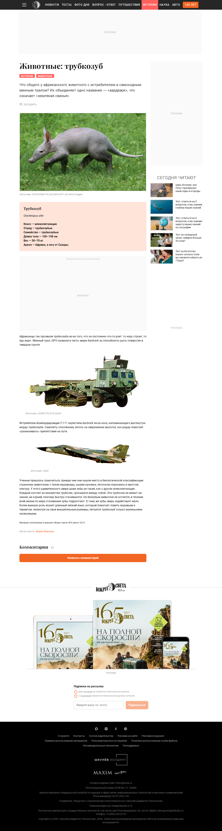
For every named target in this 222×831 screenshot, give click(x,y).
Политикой (85, 696)
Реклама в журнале (153, 736)
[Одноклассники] (115, 728)
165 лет (191, 4)
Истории (150, 4)
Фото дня (81, 4)
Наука (164, 4)
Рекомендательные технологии (100, 745)
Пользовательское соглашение (109, 740)
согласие (88, 691)
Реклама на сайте (127, 736)
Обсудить (30, 104)
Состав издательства (101, 736)
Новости (52, 4)
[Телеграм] (125, 728)
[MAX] (96, 728)
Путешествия (129, 4)
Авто (176, 4)
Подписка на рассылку (89, 686)
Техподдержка (131, 745)
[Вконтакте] (106, 728)
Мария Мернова (45, 531)
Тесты (67, 4)
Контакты (79, 736)
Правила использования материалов (66, 740)
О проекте (63, 736)
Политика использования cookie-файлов (154, 740)
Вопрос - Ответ (104, 4)
